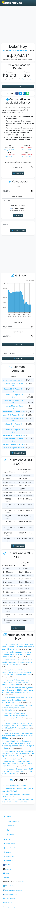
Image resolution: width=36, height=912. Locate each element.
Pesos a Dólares (18, 211)
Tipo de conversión (18, 205)
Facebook (8, 865)
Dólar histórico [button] (19, 453)
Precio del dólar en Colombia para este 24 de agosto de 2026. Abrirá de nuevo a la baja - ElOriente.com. (18, 646)
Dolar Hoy (8, 816)
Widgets (8, 852)
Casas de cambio (10, 848)
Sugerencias (9, 860)
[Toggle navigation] (31, 3)
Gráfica (11, 834)
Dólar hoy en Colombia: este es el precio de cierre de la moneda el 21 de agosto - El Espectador (16, 682)
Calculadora (13, 830)
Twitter (7, 873)
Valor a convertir (18, 196)
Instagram (8, 869)
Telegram (6, 877)
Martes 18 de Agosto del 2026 (13, 412)
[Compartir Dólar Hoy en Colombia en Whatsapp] (27, 93)
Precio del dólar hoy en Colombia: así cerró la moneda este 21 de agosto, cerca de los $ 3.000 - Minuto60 (17, 662)
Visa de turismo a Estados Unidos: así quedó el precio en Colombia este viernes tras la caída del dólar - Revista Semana (17, 672)
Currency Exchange (9, 907)
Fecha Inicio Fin (18, 332)
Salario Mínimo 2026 (11, 894)
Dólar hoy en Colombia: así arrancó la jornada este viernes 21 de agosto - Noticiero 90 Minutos (17, 700)
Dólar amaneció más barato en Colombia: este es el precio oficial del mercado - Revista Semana (15, 715)
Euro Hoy (8, 839)
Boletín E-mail (9, 856)
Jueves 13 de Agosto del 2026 (13, 435)
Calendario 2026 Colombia (13, 890)
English (22, 881)
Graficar (19, 344)
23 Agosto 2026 (9, 150)
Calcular (19, 216)
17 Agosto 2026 (26, 150)
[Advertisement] (18, 25)
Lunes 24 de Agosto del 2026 (13, 380)
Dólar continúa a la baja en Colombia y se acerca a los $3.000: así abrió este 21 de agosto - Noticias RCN (18, 753)
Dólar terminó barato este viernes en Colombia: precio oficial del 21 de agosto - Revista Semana (17, 654)
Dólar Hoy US (7, 902)
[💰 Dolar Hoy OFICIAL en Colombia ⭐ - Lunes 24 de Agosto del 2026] (12, 3)
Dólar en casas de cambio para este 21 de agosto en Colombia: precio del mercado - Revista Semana (18, 771)
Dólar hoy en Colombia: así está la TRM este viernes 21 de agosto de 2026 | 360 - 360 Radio (17, 735)
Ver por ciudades (27, 79)
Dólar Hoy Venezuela (9, 898)
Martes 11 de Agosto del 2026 (14, 444)
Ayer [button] (19, 87)
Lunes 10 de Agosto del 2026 (13, 448)
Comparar (19, 173)
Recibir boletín (19, 231)
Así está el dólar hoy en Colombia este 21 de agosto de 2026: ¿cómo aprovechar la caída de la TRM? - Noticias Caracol (17, 725)
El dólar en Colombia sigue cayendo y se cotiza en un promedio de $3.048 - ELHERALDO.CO (17, 707)
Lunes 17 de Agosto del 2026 (13, 415)
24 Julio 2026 (9, 156)
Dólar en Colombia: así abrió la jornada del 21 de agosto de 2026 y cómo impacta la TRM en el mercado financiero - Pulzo (17, 690)
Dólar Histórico (14, 821)
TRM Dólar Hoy (10, 886)
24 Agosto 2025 (27, 156)
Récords (11, 825)
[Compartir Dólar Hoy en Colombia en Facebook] (17, 93)
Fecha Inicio (18, 323)
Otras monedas (10, 843)
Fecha (18, 187)
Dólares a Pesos (18, 208)
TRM (3, 50)
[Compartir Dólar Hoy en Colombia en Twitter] (20, 93)
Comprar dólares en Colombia (15, 786)
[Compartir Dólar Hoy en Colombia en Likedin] (24, 93)
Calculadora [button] (19, 546)
